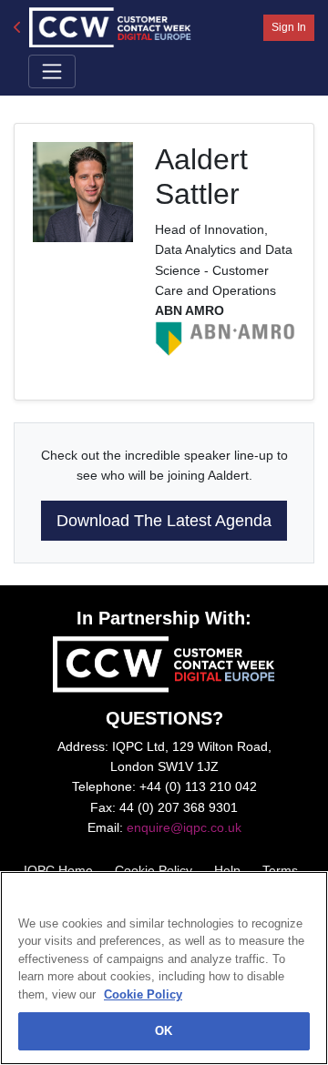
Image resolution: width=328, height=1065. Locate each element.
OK (163, 1031)
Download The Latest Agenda (164, 521)
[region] (164, 968)
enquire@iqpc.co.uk (184, 827)
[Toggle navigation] (52, 71)
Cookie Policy (143, 994)
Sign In (289, 27)
